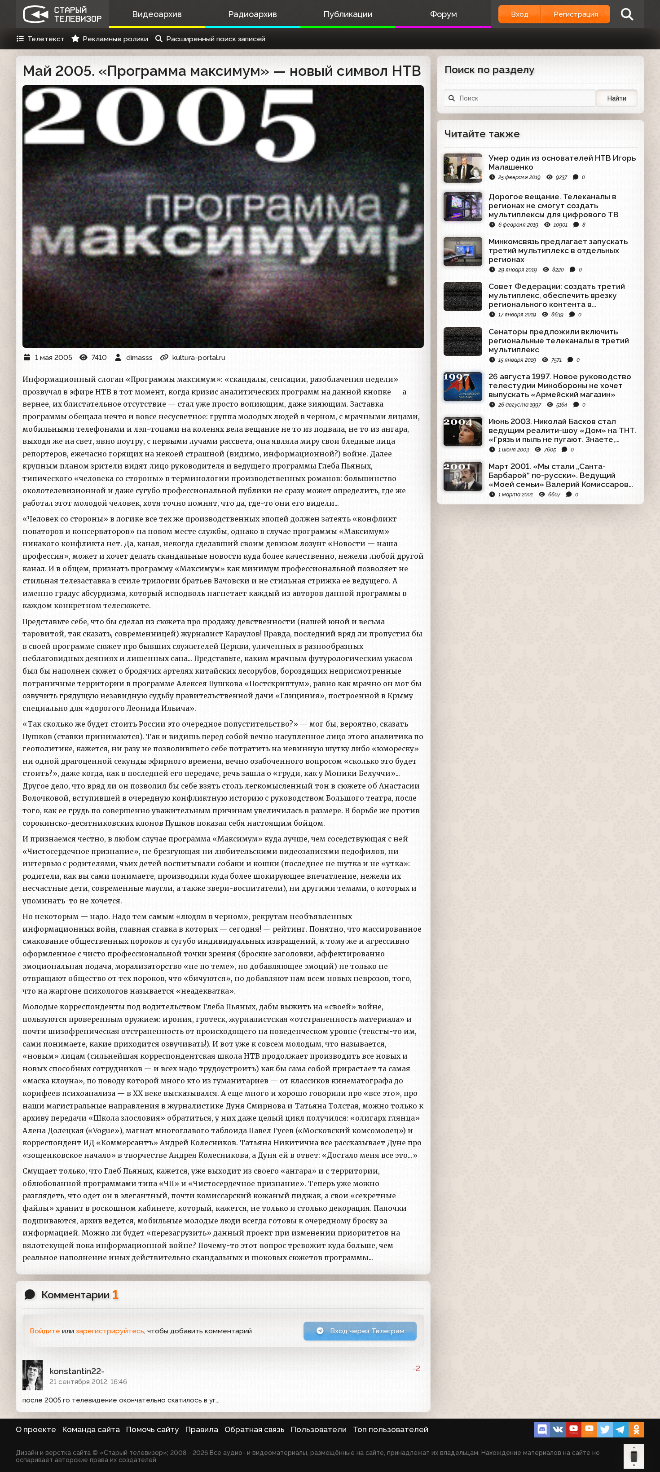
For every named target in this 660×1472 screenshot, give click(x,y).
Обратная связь (254, 1429)
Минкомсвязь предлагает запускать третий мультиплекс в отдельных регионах (558, 250)
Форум (443, 14)
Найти (616, 98)
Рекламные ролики (115, 39)
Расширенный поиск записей (215, 39)
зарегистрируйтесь (110, 1331)
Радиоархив (252, 14)
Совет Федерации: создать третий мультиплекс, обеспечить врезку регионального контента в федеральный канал (556, 295)
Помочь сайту (152, 1429)
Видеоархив (157, 14)
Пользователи (319, 1429)
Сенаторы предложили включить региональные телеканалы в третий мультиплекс (558, 340)
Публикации (348, 14)
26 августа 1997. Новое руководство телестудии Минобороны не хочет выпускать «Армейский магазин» (559, 385)
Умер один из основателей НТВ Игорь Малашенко (562, 162)
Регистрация (576, 14)
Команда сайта (91, 1429)
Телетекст (46, 39)
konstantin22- (77, 1371)
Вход (519, 14)
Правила (201, 1429)
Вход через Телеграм (366, 1331)
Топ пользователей (390, 1429)
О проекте (36, 1429)
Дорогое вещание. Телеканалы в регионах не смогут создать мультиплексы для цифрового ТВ (553, 205)
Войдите (45, 1331)
